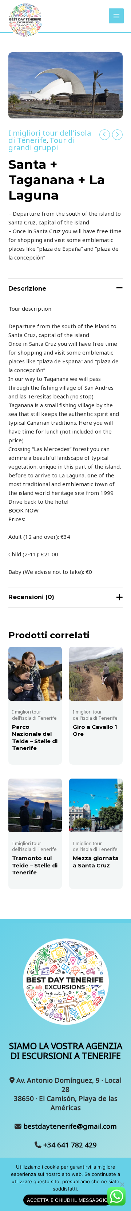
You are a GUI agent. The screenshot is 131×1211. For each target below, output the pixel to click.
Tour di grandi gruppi (41, 143)
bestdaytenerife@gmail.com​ (69, 1126)
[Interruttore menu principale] (116, 15)
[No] (122, 1184)
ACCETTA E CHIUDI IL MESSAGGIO (67, 1200)
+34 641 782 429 (69, 1144)
